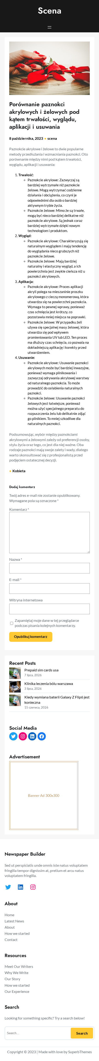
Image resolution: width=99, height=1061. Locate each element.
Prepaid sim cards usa (41, 670)
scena (52, 138)
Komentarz (19, 509)
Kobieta (18, 471)
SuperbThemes (80, 1052)
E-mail (15, 579)
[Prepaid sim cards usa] (15, 673)
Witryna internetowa (26, 600)
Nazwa (15, 559)
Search (82, 1033)
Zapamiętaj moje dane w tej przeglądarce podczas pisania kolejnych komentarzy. (47, 623)
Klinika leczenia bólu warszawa (48, 683)
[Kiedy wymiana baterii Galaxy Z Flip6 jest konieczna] (15, 701)
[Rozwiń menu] (49, 27)
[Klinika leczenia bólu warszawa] (15, 687)
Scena (49, 10)
